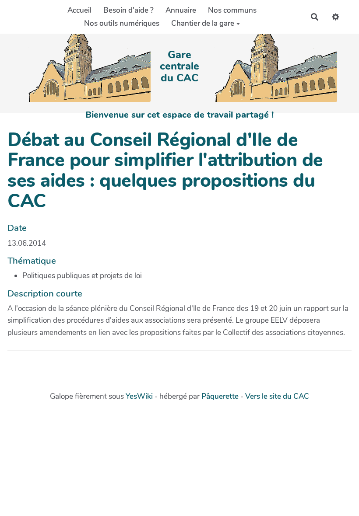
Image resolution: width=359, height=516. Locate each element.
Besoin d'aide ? (128, 10)
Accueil (79, 10)
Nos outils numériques (121, 23)
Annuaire (180, 10)
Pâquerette (220, 396)
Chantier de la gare (202, 23)
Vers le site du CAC (277, 396)
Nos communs (232, 10)
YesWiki (139, 396)
